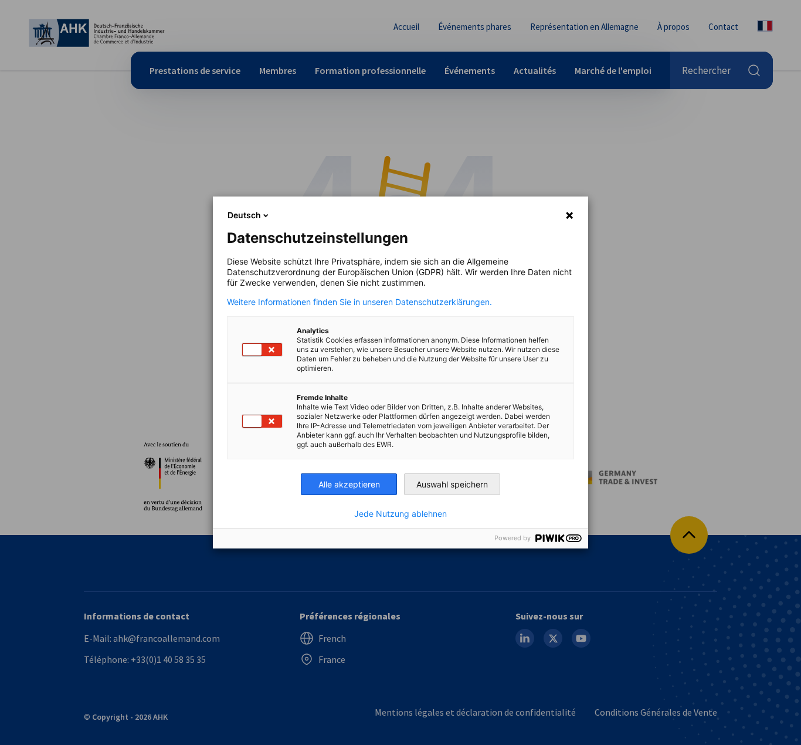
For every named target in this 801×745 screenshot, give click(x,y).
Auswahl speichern (452, 484)
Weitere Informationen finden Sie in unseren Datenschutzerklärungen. (359, 302)
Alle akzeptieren (349, 484)
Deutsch (244, 215)
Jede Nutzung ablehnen (400, 514)
